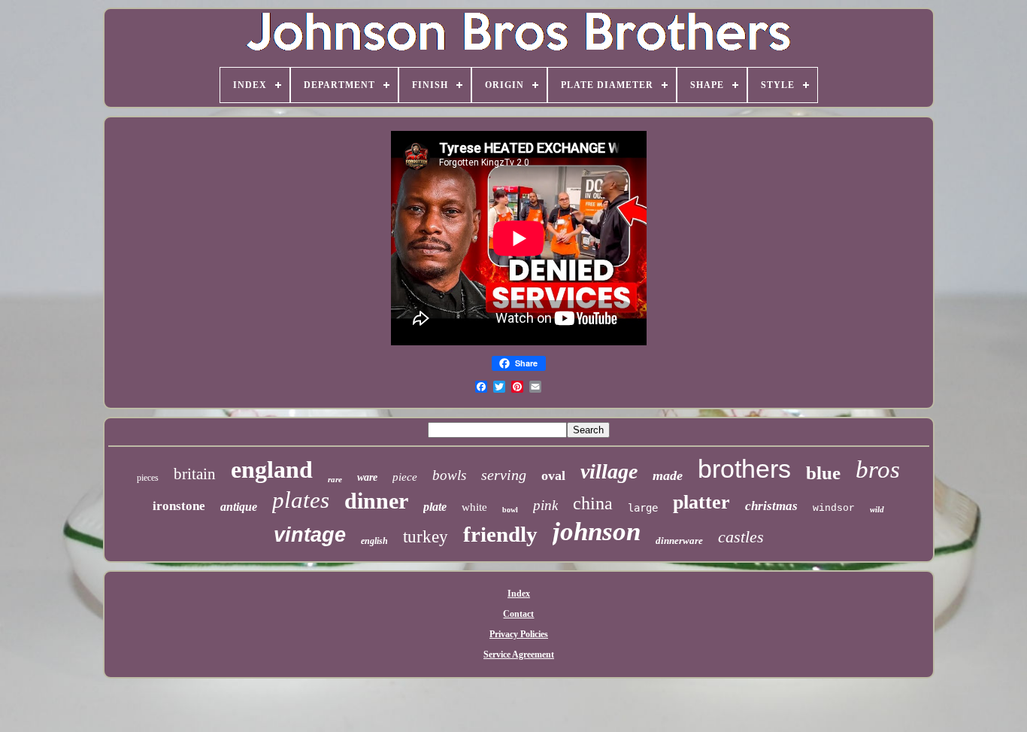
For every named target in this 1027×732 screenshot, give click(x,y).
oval (553, 475)
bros (878, 469)
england (272, 469)
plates (300, 500)
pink (545, 505)
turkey (425, 536)
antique (238, 506)
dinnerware (679, 540)
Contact (518, 614)
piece (404, 477)
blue (823, 473)
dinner (376, 500)
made (668, 475)
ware (367, 477)
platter (701, 502)
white (474, 507)
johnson (597, 531)
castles (741, 536)
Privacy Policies (518, 634)
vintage (310, 535)
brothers (744, 468)
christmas (771, 506)
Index (518, 593)
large (643, 508)
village (609, 471)
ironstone (179, 506)
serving (503, 474)
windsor (834, 508)
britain (195, 474)
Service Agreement (518, 654)
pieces (148, 477)
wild (877, 509)
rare (335, 479)
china (593, 503)
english (374, 541)
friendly (500, 534)
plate (435, 506)
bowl (510, 510)
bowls (449, 475)
